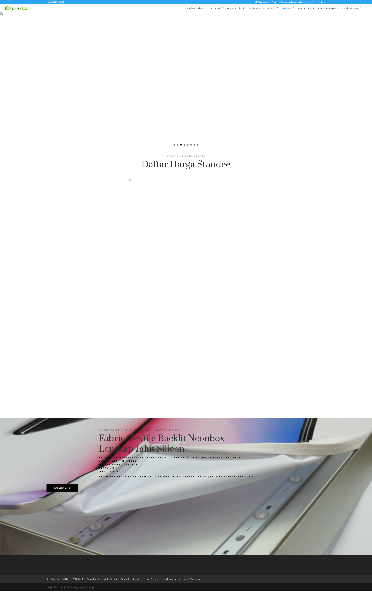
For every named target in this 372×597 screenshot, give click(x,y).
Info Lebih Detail (62, 487)
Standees (286, 8)
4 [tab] (184, 145)
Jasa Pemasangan (327, 8)
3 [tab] (181, 145)
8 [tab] (197, 145)
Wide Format (254, 8)
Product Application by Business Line (296, 2)
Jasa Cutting (304, 8)
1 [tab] (174, 145)
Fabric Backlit (234, 8)
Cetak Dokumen (350, 8)
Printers (275, 2)
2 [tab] (177, 145)
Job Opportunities (262, 2)
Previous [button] (3, 76)
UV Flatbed (215, 8)
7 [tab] (194, 145)
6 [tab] (191, 145)
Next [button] (368, 76)
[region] (186, 77)
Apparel (271, 8)
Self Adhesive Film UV (195, 8)
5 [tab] (187, 145)
